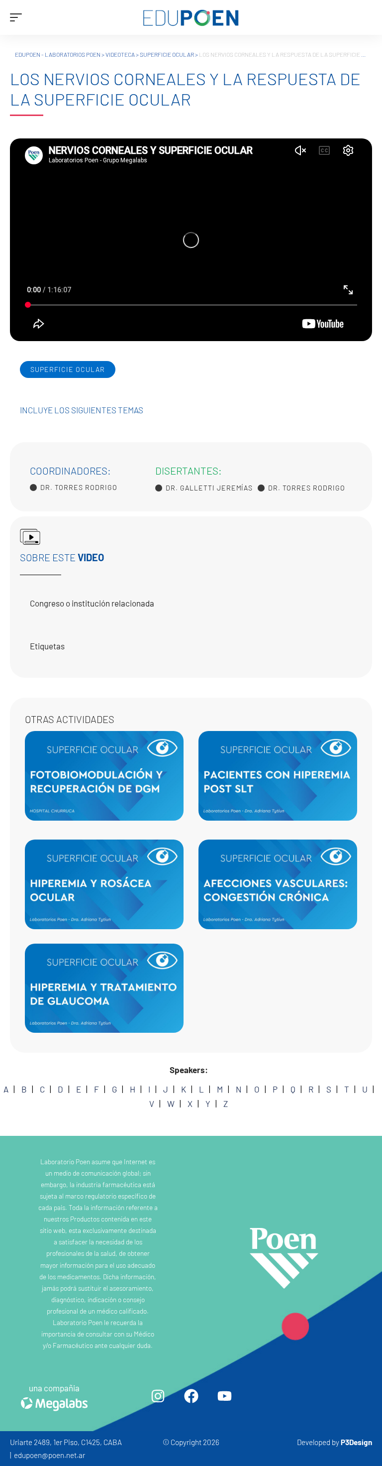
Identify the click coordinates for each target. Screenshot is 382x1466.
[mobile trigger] (18, 17)
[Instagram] (157, 1396)
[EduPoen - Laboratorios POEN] (191, 17)
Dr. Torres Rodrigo (78, 487)
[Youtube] (224, 1396)
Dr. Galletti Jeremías (209, 488)
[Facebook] (191, 1396)
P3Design (356, 1442)
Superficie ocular (67, 369)
